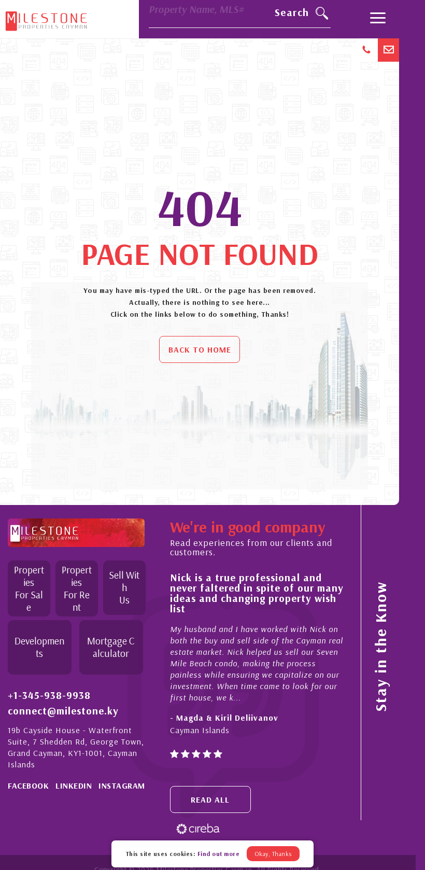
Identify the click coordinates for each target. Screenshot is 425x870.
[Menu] (378, 19)
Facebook (28, 785)
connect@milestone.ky (63, 711)
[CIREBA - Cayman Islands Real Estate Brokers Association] (198, 828)
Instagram (121, 785)
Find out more (218, 854)
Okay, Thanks (273, 854)
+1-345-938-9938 (49, 695)
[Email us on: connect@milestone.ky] (388, 50)
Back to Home (199, 349)
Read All (210, 799)
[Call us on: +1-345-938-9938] (367, 50)
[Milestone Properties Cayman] (46, 18)
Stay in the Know (380, 646)
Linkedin (73, 785)
